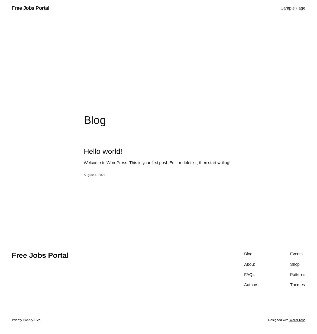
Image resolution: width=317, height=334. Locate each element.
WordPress (297, 320)
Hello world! (103, 151)
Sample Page (293, 8)
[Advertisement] (158, 65)
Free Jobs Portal (30, 8)
